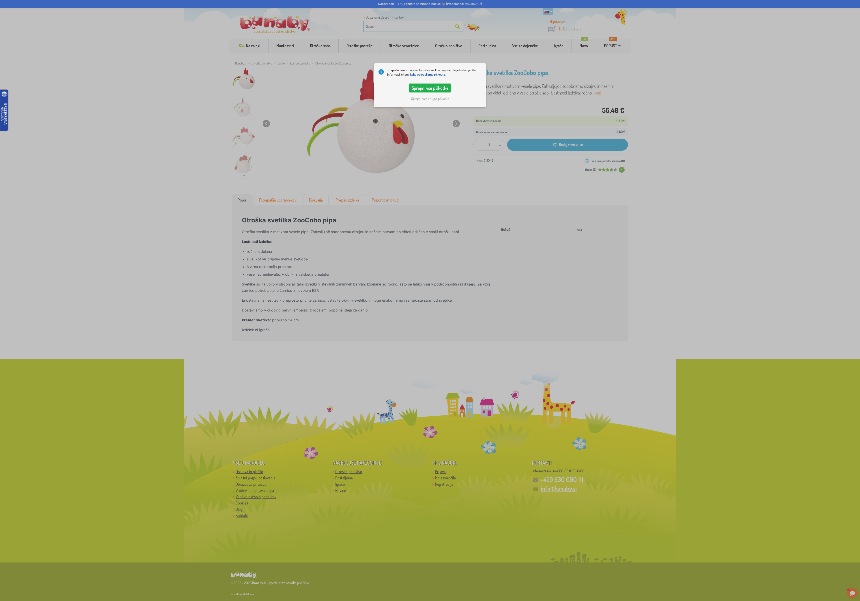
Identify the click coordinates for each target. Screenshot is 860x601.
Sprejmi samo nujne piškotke (430, 99)
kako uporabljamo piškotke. (428, 74)
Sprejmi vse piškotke (430, 88)
